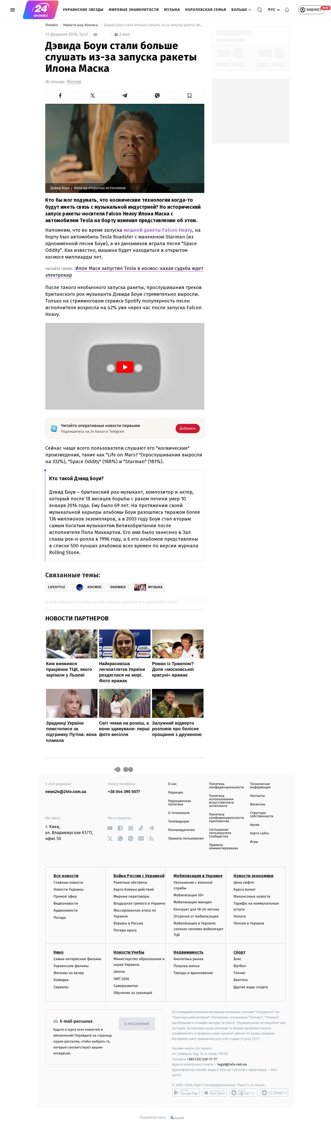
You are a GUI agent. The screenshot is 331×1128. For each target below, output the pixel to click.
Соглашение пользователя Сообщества (220, 833)
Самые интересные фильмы (77, 959)
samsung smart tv (274, 1092)
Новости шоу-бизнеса (81, 25)
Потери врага (125, 930)
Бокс (237, 959)
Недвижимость (189, 952)
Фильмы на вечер (69, 973)
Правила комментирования (223, 846)
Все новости (66, 875)
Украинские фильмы (71, 966)
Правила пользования (186, 838)
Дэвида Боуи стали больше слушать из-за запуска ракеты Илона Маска (153, 25)
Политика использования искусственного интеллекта (221, 801)
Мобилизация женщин (193, 902)
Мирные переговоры (131, 896)
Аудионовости (66, 910)
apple (214, 1092)
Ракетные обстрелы (130, 882)
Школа (119, 971)
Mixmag (74, 81)
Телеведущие (178, 821)
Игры (254, 842)
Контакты (257, 796)
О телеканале (179, 813)
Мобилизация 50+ (189, 895)
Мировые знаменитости (134, 9)
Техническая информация (260, 785)
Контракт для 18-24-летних (196, 909)
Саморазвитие (126, 986)
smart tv (244, 1092)
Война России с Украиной (139, 875)
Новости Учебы (129, 952)
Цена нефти (244, 882)
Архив (255, 825)
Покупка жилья (186, 966)
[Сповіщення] (287, 9)
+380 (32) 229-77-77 (202, 1059)
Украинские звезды (83, 9)
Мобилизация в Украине (198, 875)
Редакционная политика (179, 802)
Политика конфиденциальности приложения (226, 818)
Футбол (240, 966)
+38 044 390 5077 (124, 791)
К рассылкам (137, 1024)
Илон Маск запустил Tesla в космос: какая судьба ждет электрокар (124, 271)
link (110, 828)
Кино (59, 952)
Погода (60, 917)
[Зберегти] (189, 95)
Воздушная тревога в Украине (139, 903)
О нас (172, 784)
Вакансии (257, 804)
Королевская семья (205, 9)
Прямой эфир (65, 896)
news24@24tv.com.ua (65, 791)
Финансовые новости (252, 896)
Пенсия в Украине (249, 923)
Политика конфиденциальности (226, 785)
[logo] (40, 10)
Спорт (239, 952)
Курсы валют (244, 889)
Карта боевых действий (134, 889)
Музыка (172, 9)
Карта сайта (259, 833)
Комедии (61, 980)
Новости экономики (253, 875)
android (186, 1092)
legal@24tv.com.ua (232, 1064)
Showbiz (52, 25)
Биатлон (241, 980)
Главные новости (68, 882)
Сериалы (61, 987)
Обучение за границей (133, 993)
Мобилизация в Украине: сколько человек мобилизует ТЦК (198, 929)
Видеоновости (66, 903)
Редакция (175, 792)
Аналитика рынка (189, 959)
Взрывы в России (128, 923)
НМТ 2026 (121, 979)
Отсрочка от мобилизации (196, 916)
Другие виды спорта (251, 987)
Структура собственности (262, 814)
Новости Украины (69, 889)
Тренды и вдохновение (193, 973)
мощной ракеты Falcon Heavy (158, 230)
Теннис (240, 973)
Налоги (240, 916)
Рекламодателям (181, 830)
